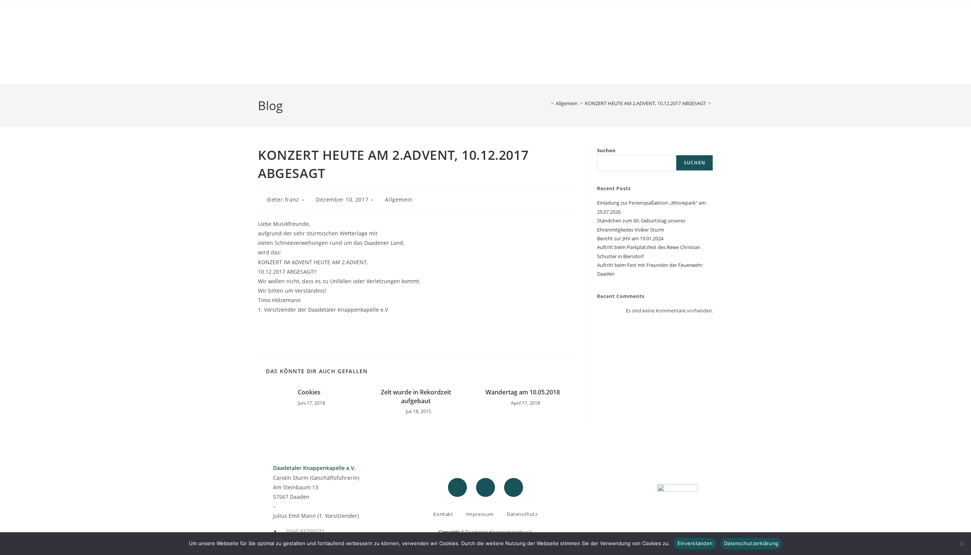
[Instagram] (485, 487)
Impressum (480, 514)
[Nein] (961, 543)
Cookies (309, 392)
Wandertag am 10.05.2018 (523, 392)
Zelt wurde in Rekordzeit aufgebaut (416, 396)
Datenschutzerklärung (751, 543)
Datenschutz (522, 514)
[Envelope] (513, 487)
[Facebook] (457, 487)
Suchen (606, 150)
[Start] (546, 103)
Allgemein (398, 199)
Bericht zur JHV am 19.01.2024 (630, 238)
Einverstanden (695, 543)
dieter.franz (283, 199)
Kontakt (443, 514)
